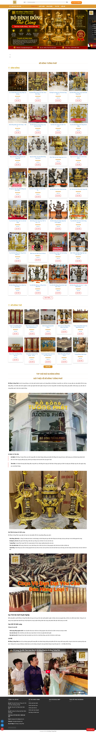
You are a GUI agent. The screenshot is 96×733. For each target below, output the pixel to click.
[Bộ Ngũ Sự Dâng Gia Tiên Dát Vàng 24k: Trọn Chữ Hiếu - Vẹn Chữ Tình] (58, 81)
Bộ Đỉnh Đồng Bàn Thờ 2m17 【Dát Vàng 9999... (78, 285)
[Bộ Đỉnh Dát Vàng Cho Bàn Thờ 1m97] (58, 113)
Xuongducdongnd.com (17, 721)
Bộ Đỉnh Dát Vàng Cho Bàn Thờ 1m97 (58, 125)
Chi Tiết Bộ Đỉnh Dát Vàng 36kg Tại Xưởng (17, 93)
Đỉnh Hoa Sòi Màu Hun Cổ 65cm (38, 253)
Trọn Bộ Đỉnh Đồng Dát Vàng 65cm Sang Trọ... (17, 253)
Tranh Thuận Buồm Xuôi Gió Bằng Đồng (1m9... (80, 326)
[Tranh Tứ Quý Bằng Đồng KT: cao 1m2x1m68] (15, 316)
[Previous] (9, 50)
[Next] (13, 50)
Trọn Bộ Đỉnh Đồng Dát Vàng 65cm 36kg (78, 125)
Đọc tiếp (17, 100)
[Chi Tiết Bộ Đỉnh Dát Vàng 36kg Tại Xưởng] (17, 81)
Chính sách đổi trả (33, 707)
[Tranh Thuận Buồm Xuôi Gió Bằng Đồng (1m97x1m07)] (80, 316)
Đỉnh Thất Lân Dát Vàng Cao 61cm (58, 157)
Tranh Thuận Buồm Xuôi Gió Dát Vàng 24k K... (48, 354)
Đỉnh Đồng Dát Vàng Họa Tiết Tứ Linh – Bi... (38, 221)
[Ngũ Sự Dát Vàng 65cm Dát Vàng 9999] (78, 145)
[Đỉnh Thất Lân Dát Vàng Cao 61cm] (58, 145)
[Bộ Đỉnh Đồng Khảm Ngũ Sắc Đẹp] (58, 177)
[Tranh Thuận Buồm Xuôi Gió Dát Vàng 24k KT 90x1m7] (48, 344)
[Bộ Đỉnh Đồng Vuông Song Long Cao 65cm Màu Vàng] (37, 113)
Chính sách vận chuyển (34, 710)
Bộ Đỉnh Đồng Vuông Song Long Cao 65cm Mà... (38, 125)
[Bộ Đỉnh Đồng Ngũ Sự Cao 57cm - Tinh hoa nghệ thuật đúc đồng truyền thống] (37, 177)
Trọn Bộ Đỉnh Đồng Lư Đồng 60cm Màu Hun (38, 285)
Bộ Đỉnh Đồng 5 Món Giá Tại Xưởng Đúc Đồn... (58, 253)
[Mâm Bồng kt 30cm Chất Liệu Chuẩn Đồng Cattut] (31, 316)
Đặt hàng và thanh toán (34, 712)
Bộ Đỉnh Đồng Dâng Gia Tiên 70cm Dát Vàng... (38, 93)
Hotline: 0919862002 (76, 2)
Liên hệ (63, 6)
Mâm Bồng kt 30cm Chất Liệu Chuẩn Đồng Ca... (32, 326)
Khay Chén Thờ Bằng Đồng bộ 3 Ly (15, 354)
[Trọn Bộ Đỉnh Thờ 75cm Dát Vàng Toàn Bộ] (78, 209)
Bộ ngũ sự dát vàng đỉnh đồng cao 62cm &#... (17, 189)
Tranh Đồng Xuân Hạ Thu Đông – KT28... (32, 354)
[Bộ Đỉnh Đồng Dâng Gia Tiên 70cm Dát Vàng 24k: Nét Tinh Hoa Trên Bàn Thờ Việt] (37, 81)
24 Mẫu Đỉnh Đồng (66, 644)
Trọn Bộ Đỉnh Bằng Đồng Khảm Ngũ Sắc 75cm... (58, 285)
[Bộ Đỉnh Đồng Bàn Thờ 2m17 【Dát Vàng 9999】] (78, 274)
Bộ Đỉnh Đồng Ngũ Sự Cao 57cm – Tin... (38, 189)
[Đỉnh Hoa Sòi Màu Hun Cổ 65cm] (37, 241)
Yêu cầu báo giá (90, 729)
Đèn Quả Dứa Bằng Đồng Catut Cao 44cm (64, 326)
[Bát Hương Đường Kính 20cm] (48, 316)
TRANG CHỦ (34, 6)
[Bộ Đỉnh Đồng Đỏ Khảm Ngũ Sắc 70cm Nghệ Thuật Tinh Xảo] (58, 209)
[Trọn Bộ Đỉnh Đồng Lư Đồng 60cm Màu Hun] (37, 274)
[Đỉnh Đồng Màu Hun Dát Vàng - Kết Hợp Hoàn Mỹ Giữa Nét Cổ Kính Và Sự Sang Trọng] (17, 113)
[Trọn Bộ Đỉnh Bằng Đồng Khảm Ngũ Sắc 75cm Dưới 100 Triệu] (58, 274)
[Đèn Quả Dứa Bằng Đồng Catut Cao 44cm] (64, 316)
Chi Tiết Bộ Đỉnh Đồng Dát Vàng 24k (78, 189)
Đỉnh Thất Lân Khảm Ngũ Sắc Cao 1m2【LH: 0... (78, 253)
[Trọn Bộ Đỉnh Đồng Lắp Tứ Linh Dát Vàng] (17, 209)
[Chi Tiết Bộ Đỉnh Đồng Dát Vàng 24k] (78, 177)
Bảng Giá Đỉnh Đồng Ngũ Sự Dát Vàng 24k (17, 157)
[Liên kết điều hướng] (14, 2)
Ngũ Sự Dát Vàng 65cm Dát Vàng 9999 (78, 157)
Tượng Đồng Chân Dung (80, 354)
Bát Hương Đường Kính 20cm (48, 326)
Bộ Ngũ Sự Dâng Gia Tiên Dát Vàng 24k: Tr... (58, 93)
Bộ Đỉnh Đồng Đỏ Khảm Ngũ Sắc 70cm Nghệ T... (58, 221)
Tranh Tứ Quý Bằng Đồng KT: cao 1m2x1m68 (16, 326)
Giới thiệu (42, 6)
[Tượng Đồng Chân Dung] (80, 344)
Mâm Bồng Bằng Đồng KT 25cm (64, 354)
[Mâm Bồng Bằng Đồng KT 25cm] (64, 344)
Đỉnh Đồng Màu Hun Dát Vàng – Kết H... (17, 125)
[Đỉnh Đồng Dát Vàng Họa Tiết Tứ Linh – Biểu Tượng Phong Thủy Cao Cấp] (37, 209)
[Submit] (67, 2)
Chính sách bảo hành (33, 703)
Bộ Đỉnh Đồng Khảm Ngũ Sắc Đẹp (58, 189)
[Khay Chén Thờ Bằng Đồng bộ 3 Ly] (15, 344)
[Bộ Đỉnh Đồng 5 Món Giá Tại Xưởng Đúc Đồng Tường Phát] (58, 241)
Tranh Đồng (17, 547)
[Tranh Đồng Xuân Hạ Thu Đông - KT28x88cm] (31, 344)
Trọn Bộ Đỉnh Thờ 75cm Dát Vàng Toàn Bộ (78, 221)
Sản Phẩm (49, 6)
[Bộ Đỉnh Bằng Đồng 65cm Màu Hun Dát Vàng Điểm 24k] (17, 274)
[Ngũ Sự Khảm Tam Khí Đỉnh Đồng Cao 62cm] (37, 145)
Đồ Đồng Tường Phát (22, 618)
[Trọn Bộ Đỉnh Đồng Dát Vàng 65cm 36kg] (78, 113)
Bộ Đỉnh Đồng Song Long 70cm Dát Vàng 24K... (78, 93)
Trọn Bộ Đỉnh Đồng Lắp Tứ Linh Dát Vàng (17, 221)
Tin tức (57, 6)
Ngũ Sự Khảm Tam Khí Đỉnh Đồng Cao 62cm (38, 157)
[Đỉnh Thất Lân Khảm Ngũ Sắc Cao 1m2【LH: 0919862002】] (78, 241)
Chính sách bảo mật (33, 705)
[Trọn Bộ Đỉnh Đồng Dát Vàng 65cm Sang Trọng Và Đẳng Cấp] (17, 241)
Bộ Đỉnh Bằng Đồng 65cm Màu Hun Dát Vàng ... (17, 285)
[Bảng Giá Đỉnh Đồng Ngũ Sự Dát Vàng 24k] (17, 145)
